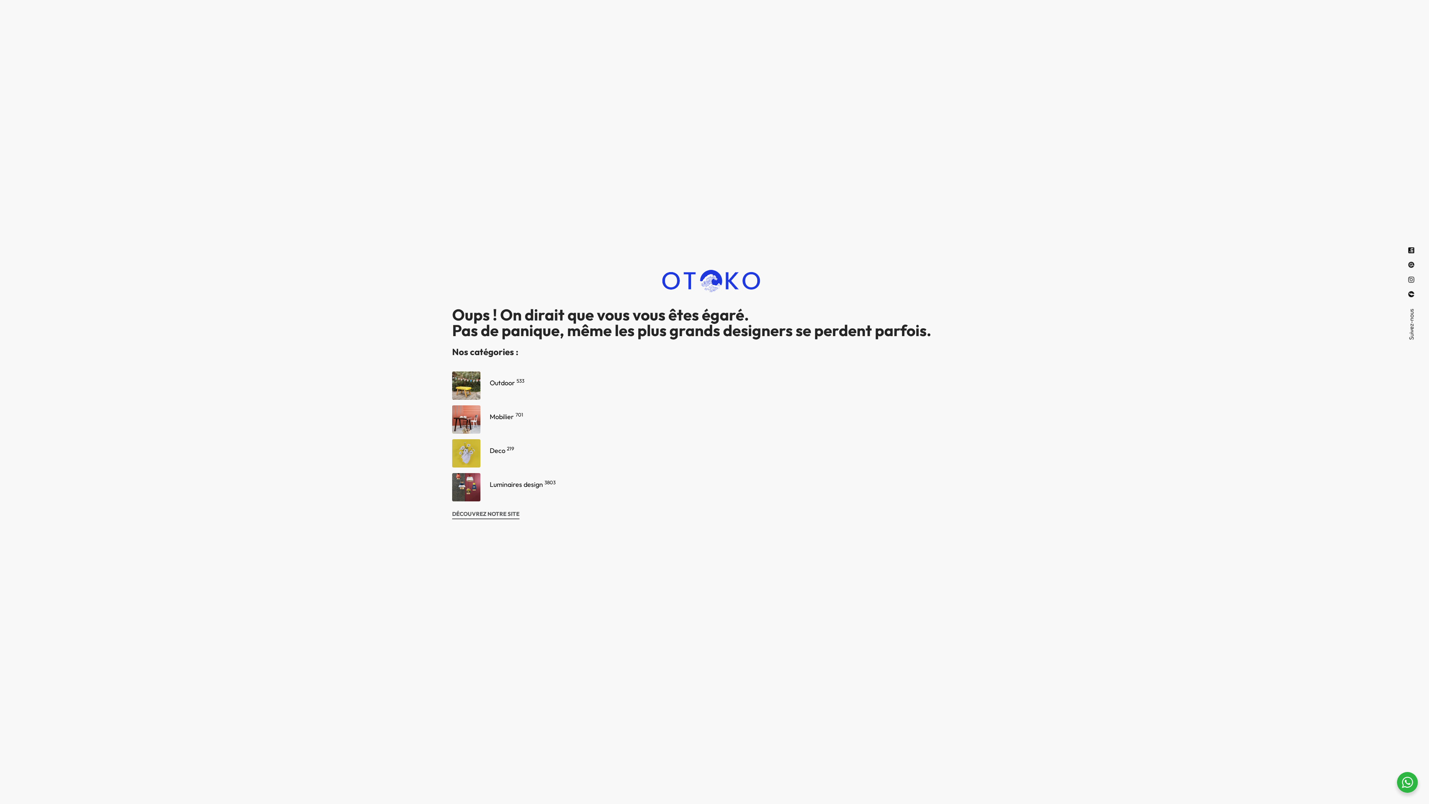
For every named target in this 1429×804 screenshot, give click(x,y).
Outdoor (507, 383)
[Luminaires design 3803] (466, 487)
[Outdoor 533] (466, 385)
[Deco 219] (466, 453)
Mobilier (506, 416)
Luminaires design (523, 484)
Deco (502, 450)
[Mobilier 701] (466, 419)
